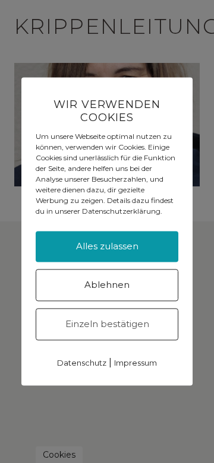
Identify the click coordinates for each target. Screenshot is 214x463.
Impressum (135, 363)
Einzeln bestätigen (107, 324)
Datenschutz (81, 363)
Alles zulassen (107, 246)
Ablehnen (107, 285)
